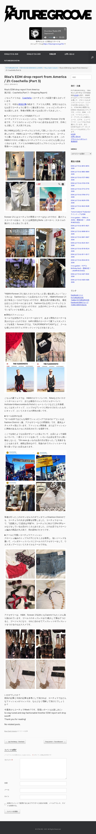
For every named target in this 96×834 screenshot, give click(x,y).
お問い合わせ (69, 54)
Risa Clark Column (10, 731)
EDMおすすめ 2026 (11, 54)
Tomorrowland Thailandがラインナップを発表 (81, 213)
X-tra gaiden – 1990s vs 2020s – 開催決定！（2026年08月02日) (80, 219)
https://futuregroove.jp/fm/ (53, 44)
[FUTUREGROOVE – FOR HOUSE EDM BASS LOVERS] (48, 15)
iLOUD (73, 134)
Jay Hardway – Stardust (15, 742)
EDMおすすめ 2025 (34, 54)
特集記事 (52, 54)
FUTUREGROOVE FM (12, 60)
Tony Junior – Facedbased (55, 742)
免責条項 (74, 141)
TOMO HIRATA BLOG (78, 305)
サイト (6, 796)
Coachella (27, 97)
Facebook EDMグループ (79, 302)
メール (6, 790)
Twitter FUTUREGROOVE (80, 300)
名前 (6, 783)
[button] (92, 57)
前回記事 (22, 104)
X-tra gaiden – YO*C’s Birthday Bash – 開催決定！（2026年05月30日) (81, 268)
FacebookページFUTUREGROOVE (77, 296)
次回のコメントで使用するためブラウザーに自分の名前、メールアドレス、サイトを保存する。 (36, 804)
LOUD (76, 95)
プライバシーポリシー (79, 139)
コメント (8, 760)
